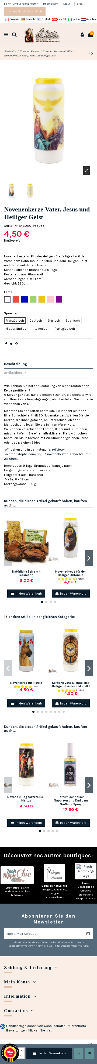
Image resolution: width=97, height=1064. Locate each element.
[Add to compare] (89, 1053)
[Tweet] (11, 344)
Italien (76, 19)
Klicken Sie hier (39, 1030)
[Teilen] (6, 344)
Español (61, 19)
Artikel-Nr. (11, 226)
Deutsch (30, 19)
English (46, 19)
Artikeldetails (15, 373)
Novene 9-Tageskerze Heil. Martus (26, 798)
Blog (79, 3)
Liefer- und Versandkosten (21, 3)
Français (14, 19)
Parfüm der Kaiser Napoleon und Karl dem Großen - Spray (71, 800)
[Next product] (92, 53)
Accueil (68, 3)
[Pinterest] (16, 344)
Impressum (51, 3)
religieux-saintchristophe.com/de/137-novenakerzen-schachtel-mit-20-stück (48, 454)
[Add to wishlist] (78, 1053)
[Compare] (44, 526)
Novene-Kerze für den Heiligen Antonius (70, 573)
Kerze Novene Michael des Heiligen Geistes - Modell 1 (71, 684)
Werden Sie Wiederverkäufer (25, 11)
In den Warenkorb (52, 1053)
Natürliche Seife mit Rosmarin (26, 573)
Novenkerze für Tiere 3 (26, 683)
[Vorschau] (44, 535)
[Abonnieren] (88, 933)
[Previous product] (90, 53)
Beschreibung (15, 364)
